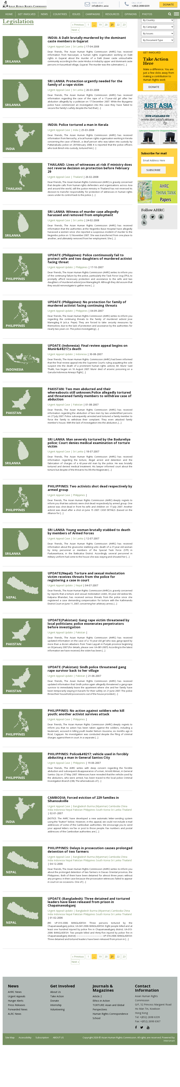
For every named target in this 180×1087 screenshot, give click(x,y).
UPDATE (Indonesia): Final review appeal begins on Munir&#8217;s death (87, 347)
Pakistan (78, 404)
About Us (55, 992)
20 (106, 24)
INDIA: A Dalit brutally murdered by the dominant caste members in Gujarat (87, 39)
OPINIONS (131, 14)
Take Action (57, 996)
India (75, 130)
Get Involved (27, 14)
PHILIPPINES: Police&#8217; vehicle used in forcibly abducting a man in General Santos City (88, 756)
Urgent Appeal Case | (60, 46)
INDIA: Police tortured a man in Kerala (78, 125)
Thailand (78, 177)
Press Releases (16, 1005)
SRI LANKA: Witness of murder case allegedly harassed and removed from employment (83, 213)
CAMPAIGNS (93, 14)
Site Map (10, 1037)
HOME (9, 14)
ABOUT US (58, 1037)
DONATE (168, 4)
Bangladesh (79, 806)
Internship (56, 1005)
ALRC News (14, 1013)
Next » (75, 30)
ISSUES (76, 14)
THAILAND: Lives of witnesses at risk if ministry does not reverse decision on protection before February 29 (90, 168)
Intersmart (169, 1040)
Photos (147, 14)
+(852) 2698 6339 (140, 5)
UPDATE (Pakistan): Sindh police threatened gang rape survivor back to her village (87, 669)
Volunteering (57, 1009)
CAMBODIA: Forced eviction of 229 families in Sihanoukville (83, 799)
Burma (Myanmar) (97, 806)
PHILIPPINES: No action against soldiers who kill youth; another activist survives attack (86, 712)
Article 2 (97, 996)
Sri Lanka (78, 46)
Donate (54, 1000)
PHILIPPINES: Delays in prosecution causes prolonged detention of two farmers (90, 850)
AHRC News (15, 992)
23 (124, 24)
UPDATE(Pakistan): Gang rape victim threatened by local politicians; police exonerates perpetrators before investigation (88, 623)
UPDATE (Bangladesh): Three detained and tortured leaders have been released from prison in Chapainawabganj (89, 902)
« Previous (78, 24)
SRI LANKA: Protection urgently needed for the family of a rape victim (85, 83)
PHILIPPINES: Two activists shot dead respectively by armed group (90, 488)
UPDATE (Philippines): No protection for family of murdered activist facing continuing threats (87, 303)
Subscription (42, 1037)
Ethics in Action (101, 1000)
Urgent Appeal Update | (62, 267)
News (44, 14)
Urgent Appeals (16, 996)
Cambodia (114, 806)
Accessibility (25, 1037)
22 (118, 24)
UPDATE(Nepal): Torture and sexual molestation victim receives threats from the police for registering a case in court (86, 576)
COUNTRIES (60, 14)
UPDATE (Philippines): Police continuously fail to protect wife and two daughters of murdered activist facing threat (90, 258)
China (123, 806)
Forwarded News (17, 1009)
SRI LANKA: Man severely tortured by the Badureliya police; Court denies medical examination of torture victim (89, 442)
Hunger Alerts (15, 1000)
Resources (112, 14)
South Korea (102, 809)
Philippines (82, 267)
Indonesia (81, 354)
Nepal (79, 585)
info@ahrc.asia (100, 5)
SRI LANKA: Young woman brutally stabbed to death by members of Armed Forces (89, 531)
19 (100, 24)
